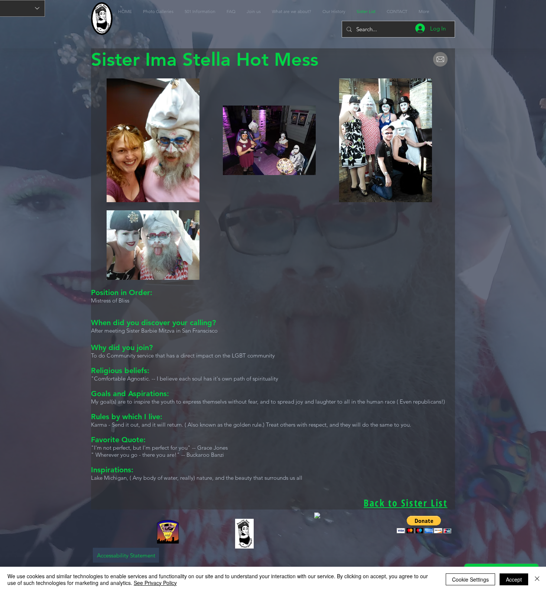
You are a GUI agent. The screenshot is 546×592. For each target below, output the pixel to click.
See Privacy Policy (155, 582)
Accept (514, 579)
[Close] (537, 579)
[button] (424, 524)
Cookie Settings (470, 579)
